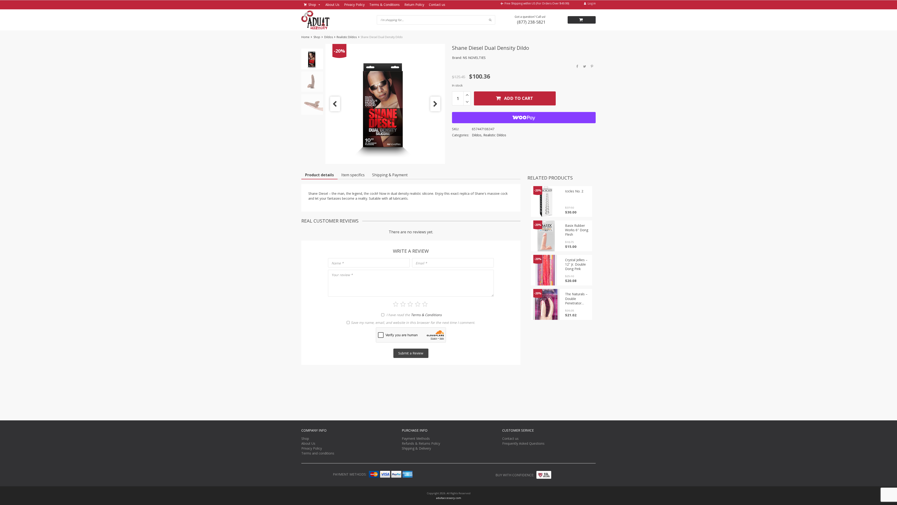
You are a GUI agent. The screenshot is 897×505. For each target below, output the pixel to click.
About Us (332, 4)
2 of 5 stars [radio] (403, 304)
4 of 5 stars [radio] (417, 304)
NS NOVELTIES (474, 57)
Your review (342, 275)
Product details (319, 174)
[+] (467, 94)
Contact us (437, 4)
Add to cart (518, 98)
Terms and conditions (317, 453)
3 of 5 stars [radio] (410, 304)
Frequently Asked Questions (523, 443)
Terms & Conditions (384, 4)
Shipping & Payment (390, 174)
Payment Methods (416, 438)
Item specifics (353, 174)
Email (421, 263)
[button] (335, 104)
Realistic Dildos (347, 37)
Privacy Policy (354, 4)
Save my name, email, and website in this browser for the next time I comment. (413, 322)
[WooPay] (524, 117)
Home (305, 37)
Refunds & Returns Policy (421, 443)
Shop (312, 4)
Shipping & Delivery (416, 448)
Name (337, 263)
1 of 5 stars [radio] (396, 304)
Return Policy (414, 4)
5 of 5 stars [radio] (425, 304)
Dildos (328, 37)
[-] (467, 101)
